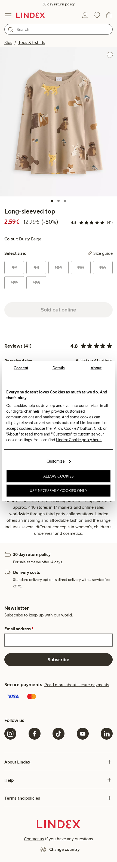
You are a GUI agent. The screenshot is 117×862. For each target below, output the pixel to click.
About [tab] (96, 367)
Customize (56, 461)
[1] (52, 201)
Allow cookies (58, 476)
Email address (18, 628)
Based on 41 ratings (94, 360)
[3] (65, 201)
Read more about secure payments (76, 684)
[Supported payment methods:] (58, 697)
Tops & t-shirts (31, 42)
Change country (64, 849)
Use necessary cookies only (58, 490)
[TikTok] (58, 734)
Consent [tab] (21, 367)
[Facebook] (35, 734)
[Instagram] (10, 734)
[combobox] (58, 29)
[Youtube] (83, 734)
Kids (8, 42)
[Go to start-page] (30, 15)
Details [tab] (59, 367)
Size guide (103, 253)
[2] (58, 201)
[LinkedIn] (107, 734)
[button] (58, 121)
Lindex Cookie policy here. (79, 439)
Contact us (34, 838)
